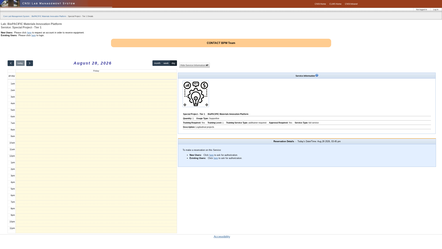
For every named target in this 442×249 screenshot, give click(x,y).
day (173, 63)
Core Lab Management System (16, 16)
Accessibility (222, 236)
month (157, 63)
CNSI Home (320, 4)
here (29, 32)
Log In (435, 9)
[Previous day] (11, 63)
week (166, 63)
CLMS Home (335, 4)
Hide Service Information (193, 65)
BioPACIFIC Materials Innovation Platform (49, 16)
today (20, 63)
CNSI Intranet (351, 4)
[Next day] (29, 63)
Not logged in (421, 9)
